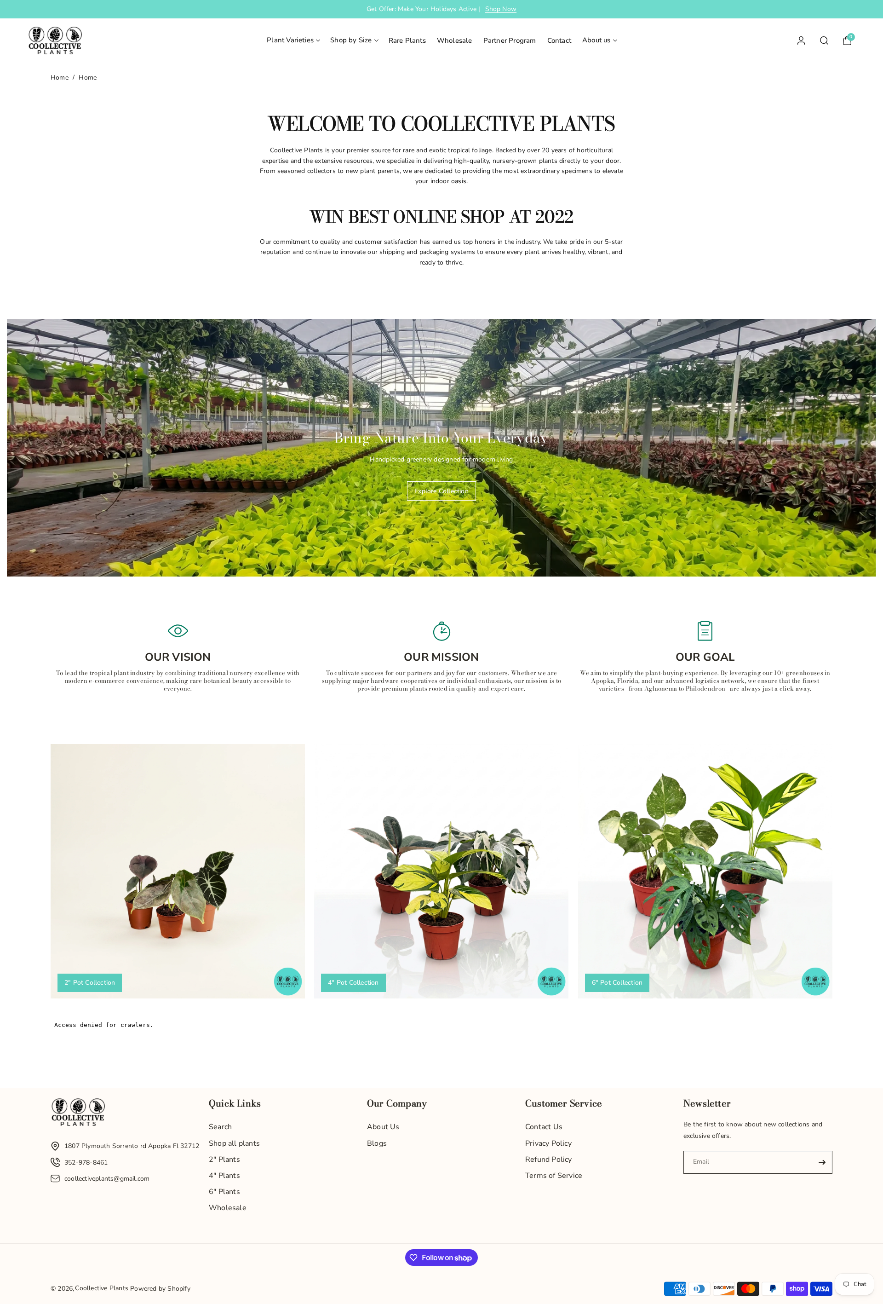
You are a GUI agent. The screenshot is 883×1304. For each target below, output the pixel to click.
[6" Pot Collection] (705, 871)
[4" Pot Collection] (441, 871)
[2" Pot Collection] (178, 871)
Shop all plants (234, 1143)
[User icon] (801, 40)
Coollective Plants (101, 1288)
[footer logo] (78, 1114)
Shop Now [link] (501, 9)
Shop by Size (351, 40)
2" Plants (224, 1159)
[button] (293, 40)
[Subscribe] (822, 1162)
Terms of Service (553, 1176)
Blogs (377, 1143)
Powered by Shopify (160, 1288)
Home (60, 77)
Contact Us (543, 1127)
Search (220, 1127)
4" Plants (224, 1176)
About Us (383, 1127)
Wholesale (228, 1208)
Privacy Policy (548, 1143)
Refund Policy (548, 1159)
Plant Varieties (290, 40)
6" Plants (224, 1192)
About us (596, 40)
